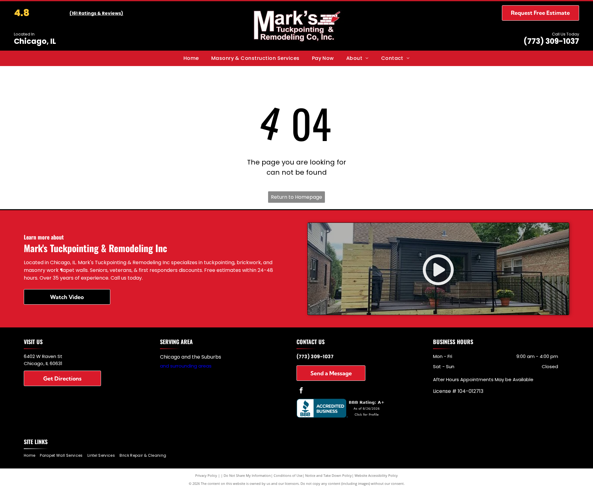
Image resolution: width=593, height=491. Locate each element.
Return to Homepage (296, 197)
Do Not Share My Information (247, 475)
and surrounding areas (186, 366)
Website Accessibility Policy (376, 475)
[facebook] (301, 391)
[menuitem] (191, 58)
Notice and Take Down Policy (328, 475)
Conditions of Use (288, 475)
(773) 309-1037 (551, 41)
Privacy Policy (206, 475)
